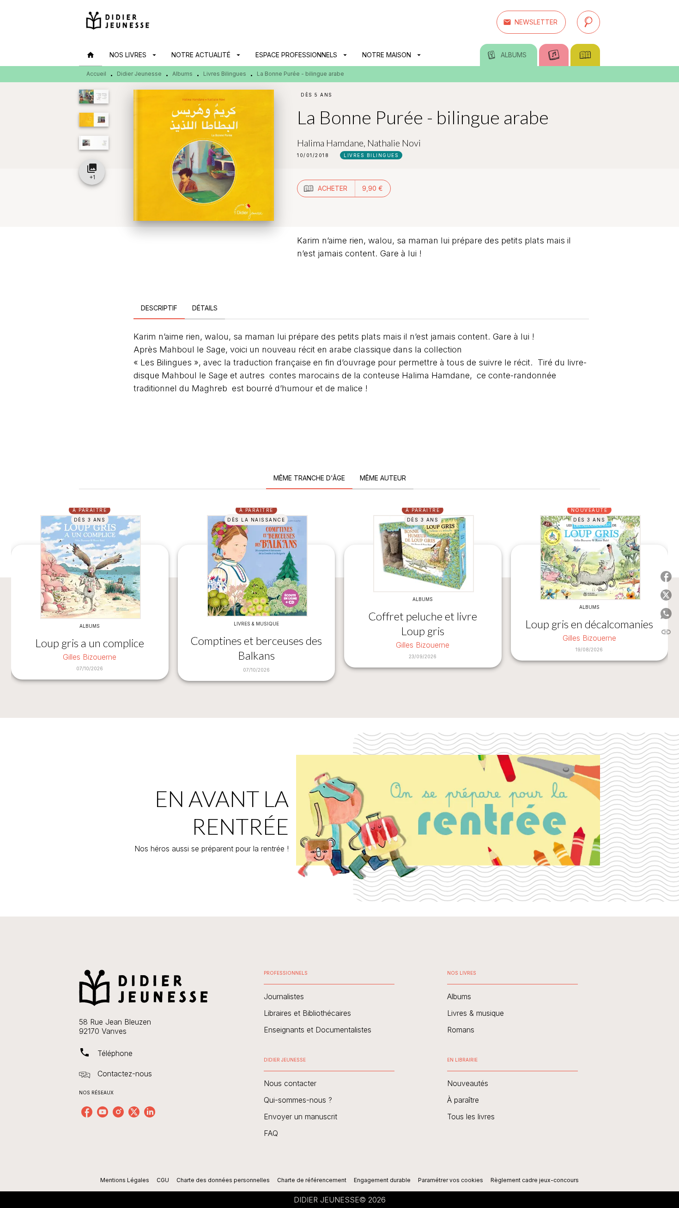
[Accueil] (118, 22)
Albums (182, 73)
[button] (531, 22)
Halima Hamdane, (332, 142)
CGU (163, 1180)
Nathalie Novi (394, 142)
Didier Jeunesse (139, 73)
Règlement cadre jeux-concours (535, 1180)
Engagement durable (382, 1180)
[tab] (90, 55)
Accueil (96, 73)
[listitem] (87, 1112)
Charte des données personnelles (223, 1180)
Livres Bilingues (224, 73)
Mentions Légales (124, 1180)
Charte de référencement (311, 1180)
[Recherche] (588, 22)
